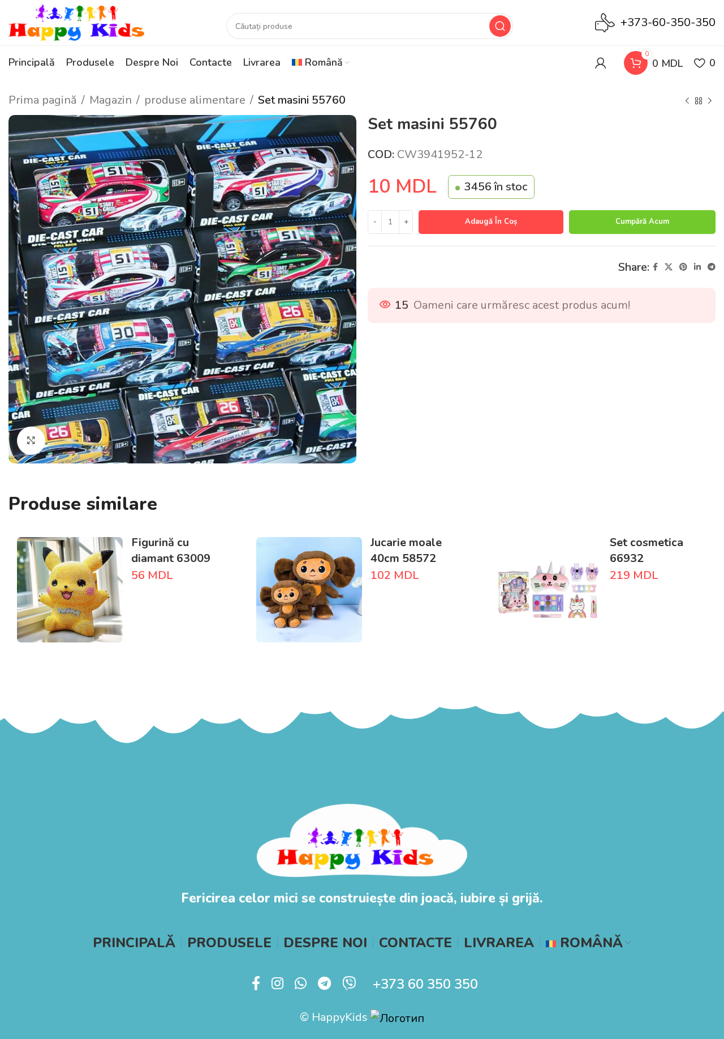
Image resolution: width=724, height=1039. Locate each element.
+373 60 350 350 (425, 984)
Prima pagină (42, 100)
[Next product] (710, 101)
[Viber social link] (349, 984)
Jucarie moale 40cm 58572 (406, 550)
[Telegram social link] (711, 267)
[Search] (500, 26)
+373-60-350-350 (668, 22)
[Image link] (362, 839)
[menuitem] (321, 63)
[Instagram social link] (277, 984)
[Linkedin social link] (697, 267)
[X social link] (668, 267)
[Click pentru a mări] (31, 441)
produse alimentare (194, 100)
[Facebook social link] (655, 267)
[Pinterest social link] (683, 267)
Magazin (110, 100)
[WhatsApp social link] (300, 984)
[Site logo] (76, 21)
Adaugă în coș (491, 221)
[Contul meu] (600, 63)
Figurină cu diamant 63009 (170, 550)
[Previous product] (687, 101)
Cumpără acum (642, 221)
